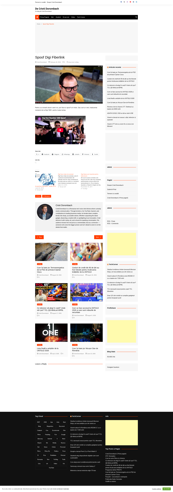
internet (50, 438)
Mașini (39, 443)
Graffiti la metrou (110, 481)
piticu (38, 451)
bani (64, 422)
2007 (38, 422)
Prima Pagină (44, 17)
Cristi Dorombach (42, 62)
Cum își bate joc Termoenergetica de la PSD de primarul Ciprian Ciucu (50, 270)
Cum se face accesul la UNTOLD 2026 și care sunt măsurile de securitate (85, 310)
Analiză (58, 17)
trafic (63, 459)
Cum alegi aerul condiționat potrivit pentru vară (85, 462)
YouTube (51, 467)
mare (63, 438)
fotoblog (47, 434)
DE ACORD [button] (167, 489)
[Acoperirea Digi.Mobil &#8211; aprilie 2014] (45, 179)
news (45, 447)
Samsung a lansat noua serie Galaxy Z (82, 466)
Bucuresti (62, 426)
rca (44, 455)
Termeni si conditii (40, 2)
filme (39, 434)
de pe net (71, 62)
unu (39, 463)
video (55, 463)
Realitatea (53, 455)
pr (38, 455)
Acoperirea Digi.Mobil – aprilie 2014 (45, 186)
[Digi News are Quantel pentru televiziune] (92, 181)
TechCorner (113, 264)
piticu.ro (47, 451)
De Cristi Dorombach (47, 8)
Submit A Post (111, 189)
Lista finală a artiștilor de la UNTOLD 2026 (120, 98)
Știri (52, 17)
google (63, 434)
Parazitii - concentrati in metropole (116, 477)
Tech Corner (81, 17)
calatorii (39, 430)
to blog (76, 62)
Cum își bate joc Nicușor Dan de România (120, 102)
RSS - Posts (111, 221)
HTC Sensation (110, 456)
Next (97, 237)
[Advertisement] (86, 38)
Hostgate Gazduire (113, 367)
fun (39, 196)
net (38, 447)
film (64, 430)
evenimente (55, 430)
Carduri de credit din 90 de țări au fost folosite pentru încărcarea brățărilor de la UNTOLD (85, 270)
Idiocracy (40, 438)
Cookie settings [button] (156, 489)
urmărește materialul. (63, 489)
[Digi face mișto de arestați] (69, 180)
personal (62, 447)
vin (64, 463)
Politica (56, 451)
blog (39, 426)
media (54, 443)
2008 (45, 422)
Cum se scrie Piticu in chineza (115, 458)
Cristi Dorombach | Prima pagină (117, 198)
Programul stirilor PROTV (113, 470)
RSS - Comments (112, 223)
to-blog (56, 459)
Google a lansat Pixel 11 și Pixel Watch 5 (83, 451)
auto (58, 422)
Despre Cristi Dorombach (54, 2)
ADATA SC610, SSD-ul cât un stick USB (120, 113)
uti (47, 463)
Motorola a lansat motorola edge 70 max (83, 470)
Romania (40, 459)
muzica (63, 443)
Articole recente (115, 67)
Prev (40, 237)
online (54, 447)
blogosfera (50, 426)
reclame (47, 196)
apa (51, 422)
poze (64, 451)
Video (73, 17)
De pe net (66, 17)
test (48, 459)
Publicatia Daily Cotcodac (113, 479)
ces (47, 430)
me (47, 443)
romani (63, 455)
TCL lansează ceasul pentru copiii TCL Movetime (86, 440)
